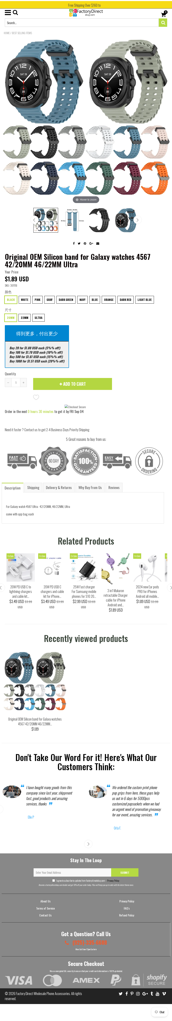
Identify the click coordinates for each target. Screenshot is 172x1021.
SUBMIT (124, 872)
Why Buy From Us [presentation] (90, 487)
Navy (82, 300)
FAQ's (127, 908)
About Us (45, 901)
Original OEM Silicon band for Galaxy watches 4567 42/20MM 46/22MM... (35, 721)
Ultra (38, 318)
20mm (10, 318)
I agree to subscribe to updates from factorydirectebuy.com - (87, 880)
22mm (24, 318)
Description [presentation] (13, 487)
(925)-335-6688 (89, 942)
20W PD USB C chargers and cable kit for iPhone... (52, 591)
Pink (37, 300)
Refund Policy (126, 915)
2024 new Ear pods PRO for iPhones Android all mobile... (147, 591)
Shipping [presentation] (33, 487)
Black (11, 300)
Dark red (125, 300)
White (24, 300)
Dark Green (66, 300)
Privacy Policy (113, 880)
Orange (108, 300)
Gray (49, 300)
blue (95, 300)
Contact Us (45, 915)
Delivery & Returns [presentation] (59, 487)
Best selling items (22, 33)
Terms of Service (45, 908)
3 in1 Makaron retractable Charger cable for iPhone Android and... (116, 597)
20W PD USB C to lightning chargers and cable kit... (20, 591)
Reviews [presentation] (114, 487)
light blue (145, 300)
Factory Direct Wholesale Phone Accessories (43, 993)
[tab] (13, 487)
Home (7, 33)
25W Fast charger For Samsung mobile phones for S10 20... (84, 591)
